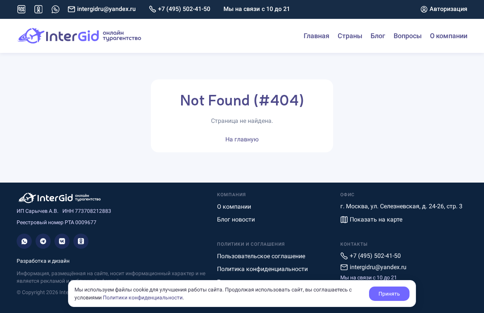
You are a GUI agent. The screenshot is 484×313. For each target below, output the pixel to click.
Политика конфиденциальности (262, 269)
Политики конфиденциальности (143, 297)
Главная (316, 36)
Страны (350, 36)
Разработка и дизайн (43, 261)
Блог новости (236, 219)
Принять (389, 294)
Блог (378, 36)
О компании (448, 36)
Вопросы (408, 36)
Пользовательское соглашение (261, 256)
